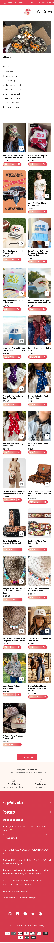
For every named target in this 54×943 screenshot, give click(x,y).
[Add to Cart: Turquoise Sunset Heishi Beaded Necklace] (47, 581)
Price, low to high (12, 94)
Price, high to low (12, 98)
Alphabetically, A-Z (13, 85)
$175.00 (11, 498)
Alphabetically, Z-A (13, 89)
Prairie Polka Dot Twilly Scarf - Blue (38, 397)
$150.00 (37, 500)
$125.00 (37, 695)
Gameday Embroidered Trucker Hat (13, 252)
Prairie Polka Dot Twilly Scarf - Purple (13, 397)
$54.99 (11, 258)
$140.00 (12, 597)
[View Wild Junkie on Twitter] (33, 914)
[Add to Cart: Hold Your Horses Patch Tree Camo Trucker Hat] (21, 148)
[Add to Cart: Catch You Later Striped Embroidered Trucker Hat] (47, 293)
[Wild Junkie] (27, 11)
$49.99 (36, 210)
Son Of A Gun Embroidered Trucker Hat (39, 639)
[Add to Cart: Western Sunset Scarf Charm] (47, 436)
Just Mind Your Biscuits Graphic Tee (38, 204)
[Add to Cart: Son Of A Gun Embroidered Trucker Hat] (47, 631)
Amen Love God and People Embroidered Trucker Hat (14, 349)
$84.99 (36, 595)
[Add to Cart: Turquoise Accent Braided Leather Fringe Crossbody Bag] (47, 484)
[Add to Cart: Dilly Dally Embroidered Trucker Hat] (21, 293)
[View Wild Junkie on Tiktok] (18, 914)
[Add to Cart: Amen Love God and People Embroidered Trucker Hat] (21, 341)
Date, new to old (12, 107)
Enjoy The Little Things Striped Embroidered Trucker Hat (38, 253)
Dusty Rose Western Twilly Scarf (39, 349)
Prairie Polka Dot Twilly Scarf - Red (13, 445)
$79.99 (11, 645)
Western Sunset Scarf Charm (38, 445)
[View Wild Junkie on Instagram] (10, 914)
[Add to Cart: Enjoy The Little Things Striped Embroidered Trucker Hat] (47, 243)
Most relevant (11, 76)
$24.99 (36, 355)
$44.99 (11, 743)
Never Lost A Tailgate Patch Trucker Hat (37, 156)
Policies (9, 812)
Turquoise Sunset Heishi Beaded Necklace (38, 590)
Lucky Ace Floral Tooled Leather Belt (38, 542)
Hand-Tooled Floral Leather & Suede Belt (12, 542)
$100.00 (11, 548)
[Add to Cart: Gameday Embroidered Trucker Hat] (21, 243)
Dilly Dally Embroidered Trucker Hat (13, 302)
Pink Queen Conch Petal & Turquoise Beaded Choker (14, 639)
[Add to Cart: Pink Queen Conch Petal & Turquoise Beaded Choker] (21, 631)
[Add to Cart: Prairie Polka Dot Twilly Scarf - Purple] (21, 388)
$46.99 (11, 162)
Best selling (10, 80)
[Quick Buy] (47, 196)
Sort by (6, 67)
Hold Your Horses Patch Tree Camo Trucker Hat (13, 156)
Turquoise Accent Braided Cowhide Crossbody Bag (14, 492)
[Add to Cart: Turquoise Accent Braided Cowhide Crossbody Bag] (21, 484)
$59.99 (11, 693)
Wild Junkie (21, 926)
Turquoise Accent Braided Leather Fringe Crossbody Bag (39, 493)
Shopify (41, 926)
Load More (27, 757)
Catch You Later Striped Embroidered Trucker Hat (39, 302)
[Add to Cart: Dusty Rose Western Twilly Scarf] (47, 341)
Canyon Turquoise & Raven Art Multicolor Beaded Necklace (14, 591)
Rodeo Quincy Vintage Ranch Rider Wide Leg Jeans (37, 688)
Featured (9, 72)
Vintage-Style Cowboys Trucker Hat (13, 737)
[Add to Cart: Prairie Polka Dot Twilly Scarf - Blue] (47, 388)
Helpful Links (13, 802)
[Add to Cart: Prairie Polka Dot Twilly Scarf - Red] (21, 436)
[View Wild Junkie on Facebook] (25, 914)
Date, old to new (12, 103)
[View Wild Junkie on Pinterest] (40, 914)
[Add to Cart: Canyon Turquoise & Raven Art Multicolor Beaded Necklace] (21, 581)
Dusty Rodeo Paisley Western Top (11, 687)
